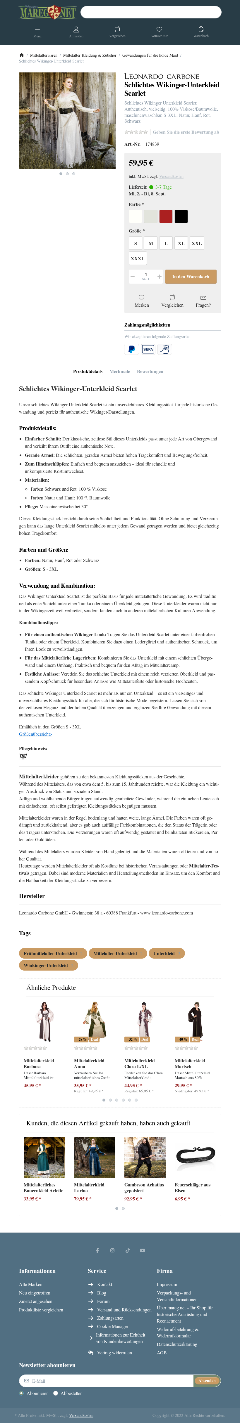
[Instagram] (112, 1250)
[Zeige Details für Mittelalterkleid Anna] (94, 1021)
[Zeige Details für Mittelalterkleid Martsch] (195, 1021)
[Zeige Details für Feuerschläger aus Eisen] (195, 1157)
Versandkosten (171, 176)
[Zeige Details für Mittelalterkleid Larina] (94, 1157)
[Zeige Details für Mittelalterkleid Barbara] (44, 1021)
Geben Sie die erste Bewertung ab (186, 132)
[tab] (87, 371)
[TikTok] (127, 1250)
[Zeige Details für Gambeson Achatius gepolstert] (145, 1157)
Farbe (134, 204)
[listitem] (67, 120)
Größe (135, 231)
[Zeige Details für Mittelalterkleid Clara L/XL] (145, 1021)
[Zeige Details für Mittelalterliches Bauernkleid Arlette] (44, 1157)
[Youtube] (142, 1250)
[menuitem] (53, 953)
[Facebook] (97, 1250)
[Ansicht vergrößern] (67, 120)
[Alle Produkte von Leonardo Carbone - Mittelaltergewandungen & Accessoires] (161, 75)
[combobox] (151, 12)
